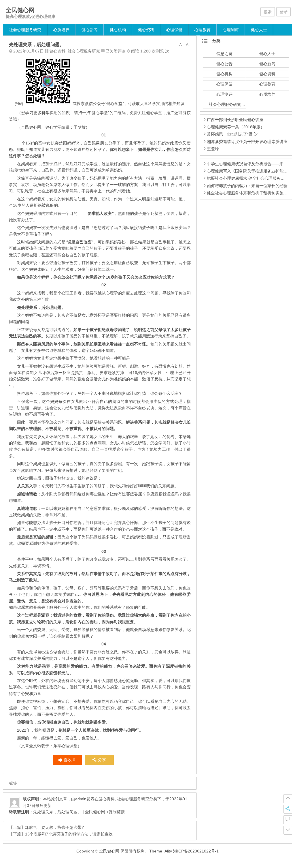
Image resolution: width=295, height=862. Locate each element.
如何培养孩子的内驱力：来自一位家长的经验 (247, 185)
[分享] (287, 809)
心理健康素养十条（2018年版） (235, 127)
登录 (283, 12)
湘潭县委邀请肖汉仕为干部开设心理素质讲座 (247, 141)
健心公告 (224, 63)
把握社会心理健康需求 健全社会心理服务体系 (248, 178)
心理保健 (174, 29)
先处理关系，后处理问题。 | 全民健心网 (69, 812)
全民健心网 (20, 10)
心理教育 (202, 29)
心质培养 (61, 29)
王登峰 (213, 149)
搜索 (268, 12)
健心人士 (259, 29)
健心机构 (118, 29)
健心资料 (146, 29)
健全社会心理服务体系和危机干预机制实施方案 (249, 193)
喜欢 (69, 760)
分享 (102, 760)
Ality (168, 851)
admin (80, 799)
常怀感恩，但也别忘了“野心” (232, 134)
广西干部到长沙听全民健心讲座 (235, 119)
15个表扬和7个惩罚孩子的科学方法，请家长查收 (69, 834)
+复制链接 (115, 812)
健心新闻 (90, 29)
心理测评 (231, 29)
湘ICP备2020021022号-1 (196, 851)
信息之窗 (224, 53)
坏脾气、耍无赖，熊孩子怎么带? (54, 827)
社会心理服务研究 (25, 29)
